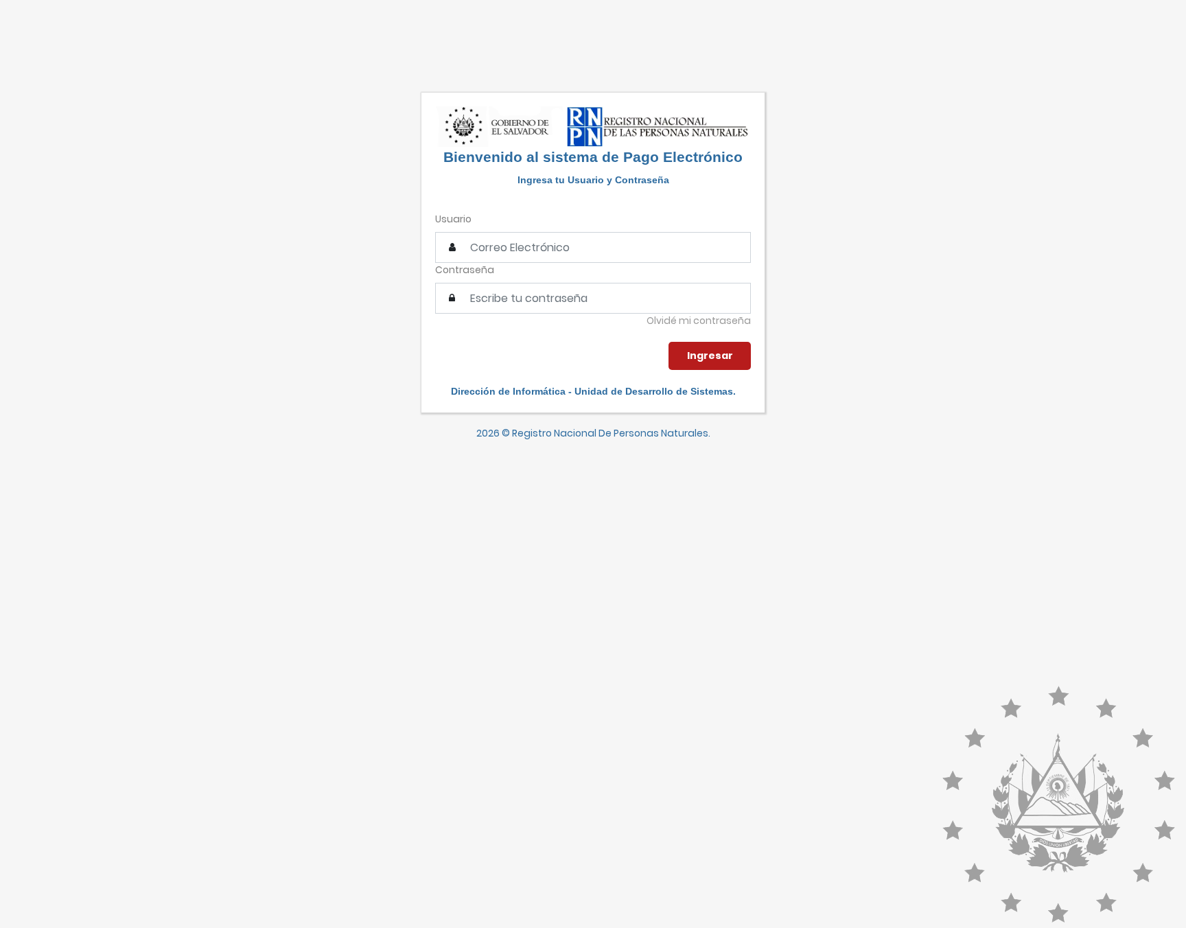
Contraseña (464, 270)
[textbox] (593, 298)
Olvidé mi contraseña (699, 320)
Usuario (453, 219)
